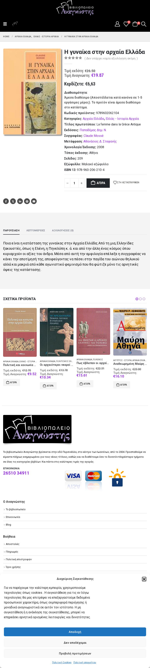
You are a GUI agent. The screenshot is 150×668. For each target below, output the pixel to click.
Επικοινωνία (13, 517)
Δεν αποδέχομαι (75, 642)
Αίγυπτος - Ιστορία (86, 360)
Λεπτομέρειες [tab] (35, 230)
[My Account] (117, 23)
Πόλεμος (61, 360)
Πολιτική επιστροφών (19, 559)
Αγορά (101, 183)
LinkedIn (20, 201)
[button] (144, 579)
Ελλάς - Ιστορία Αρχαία (122, 119)
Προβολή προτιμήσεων (75, 653)
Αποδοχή (75, 632)
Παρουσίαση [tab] (11, 230)
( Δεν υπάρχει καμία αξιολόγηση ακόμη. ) (111, 58)
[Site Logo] (75, 8)
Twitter (13, 201)
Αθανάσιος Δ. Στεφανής (100, 141)
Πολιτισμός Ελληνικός (31, 361)
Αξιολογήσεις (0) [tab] (63, 230)
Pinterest (27, 201)
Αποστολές (12, 544)
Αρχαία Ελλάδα (93, 119)
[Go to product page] (20, 332)
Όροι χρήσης (13, 566)
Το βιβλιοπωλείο (16, 509)
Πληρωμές (12, 551)
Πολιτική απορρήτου (84, 662)
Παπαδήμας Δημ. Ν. (93, 130)
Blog (8, 524)
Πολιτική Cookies (61, 662)
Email (34, 201)
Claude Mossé (94, 136)
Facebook (6, 201)
